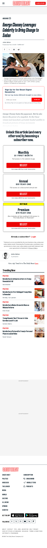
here (36, 263)
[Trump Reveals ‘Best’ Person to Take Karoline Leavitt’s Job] (39, 324)
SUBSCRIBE (40, 3)
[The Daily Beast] (21, 3)
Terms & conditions (35, 531)
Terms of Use (28, 103)
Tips (15, 529)
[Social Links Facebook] (12, 522)
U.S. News (5, 502)
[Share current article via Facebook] (4, 49)
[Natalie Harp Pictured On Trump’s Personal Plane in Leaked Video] (39, 337)
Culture (5, 498)
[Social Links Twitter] (16, 522)
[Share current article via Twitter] (9, 49)
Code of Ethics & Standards (11, 531)
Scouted (5, 510)
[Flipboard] (33, 522)
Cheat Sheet (6, 475)
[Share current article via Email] (14, 49)
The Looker (6, 486)
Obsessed (5, 483)
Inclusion (25, 531)
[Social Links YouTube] (25, 522)
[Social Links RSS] (29, 522)
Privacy (35, 529)
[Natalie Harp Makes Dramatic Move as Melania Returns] (39, 311)
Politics (5, 479)
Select (23, 165)
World (4, 495)
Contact (10, 529)
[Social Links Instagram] (20, 522)
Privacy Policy (37, 103)
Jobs (19, 529)
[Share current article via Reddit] (19, 49)
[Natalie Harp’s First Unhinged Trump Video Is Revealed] (39, 297)
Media (4, 490)
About (4, 529)
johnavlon (15, 256)
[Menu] (5, 3)
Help (30, 529)
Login (33, 237)
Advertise (25, 529)
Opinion (4, 506)
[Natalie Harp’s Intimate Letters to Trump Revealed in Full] (39, 284)
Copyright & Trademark (10, 533)
